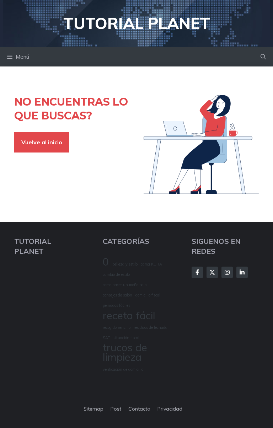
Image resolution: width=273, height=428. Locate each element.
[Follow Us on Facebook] (197, 272)
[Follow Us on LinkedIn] (242, 272)
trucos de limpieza (125, 352)
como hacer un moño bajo (124, 284)
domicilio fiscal (147, 295)
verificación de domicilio (123, 369)
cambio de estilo (116, 274)
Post (116, 409)
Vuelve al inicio (41, 142)
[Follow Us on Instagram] (227, 272)
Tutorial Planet (136, 23)
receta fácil (129, 315)
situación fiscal (126, 337)
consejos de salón (117, 295)
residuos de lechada (150, 327)
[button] (263, 56)
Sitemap (93, 409)
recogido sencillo (116, 327)
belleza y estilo (125, 264)
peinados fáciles (116, 305)
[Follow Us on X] (212, 272)
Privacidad (169, 409)
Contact (137, 409)
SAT (106, 337)
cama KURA (151, 264)
